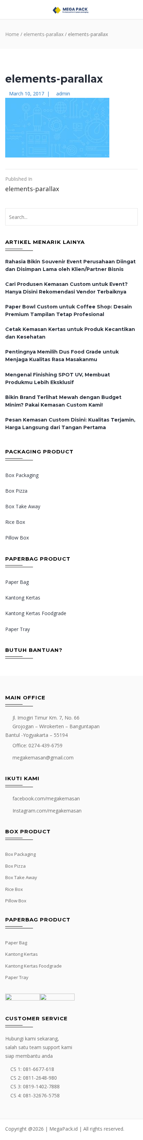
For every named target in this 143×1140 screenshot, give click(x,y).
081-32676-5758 (41, 1095)
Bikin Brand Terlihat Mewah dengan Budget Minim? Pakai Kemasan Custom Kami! (63, 401)
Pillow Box (17, 537)
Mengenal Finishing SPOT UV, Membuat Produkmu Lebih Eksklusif (57, 378)
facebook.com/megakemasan (46, 798)
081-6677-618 (38, 1069)
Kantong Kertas (22, 597)
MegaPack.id (63, 1128)
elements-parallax (44, 34)
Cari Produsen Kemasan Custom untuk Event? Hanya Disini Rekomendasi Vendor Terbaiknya (66, 288)
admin (63, 93)
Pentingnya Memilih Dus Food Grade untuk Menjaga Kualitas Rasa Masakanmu (62, 356)
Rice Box (15, 522)
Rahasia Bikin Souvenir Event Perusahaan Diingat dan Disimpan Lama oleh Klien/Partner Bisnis (70, 265)
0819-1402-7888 (41, 1086)
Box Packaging (22, 475)
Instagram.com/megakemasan (47, 810)
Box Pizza (16, 490)
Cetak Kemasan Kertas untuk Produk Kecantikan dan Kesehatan (70, 333)
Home (12, 34)
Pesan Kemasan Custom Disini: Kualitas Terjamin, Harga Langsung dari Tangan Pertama (70, 424)
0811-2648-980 (40, 1077)
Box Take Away (22, 506)
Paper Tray (17, 629)
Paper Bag (17, 582)
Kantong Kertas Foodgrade (35, 613)
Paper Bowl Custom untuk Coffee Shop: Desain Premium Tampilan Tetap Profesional (68, 310)
